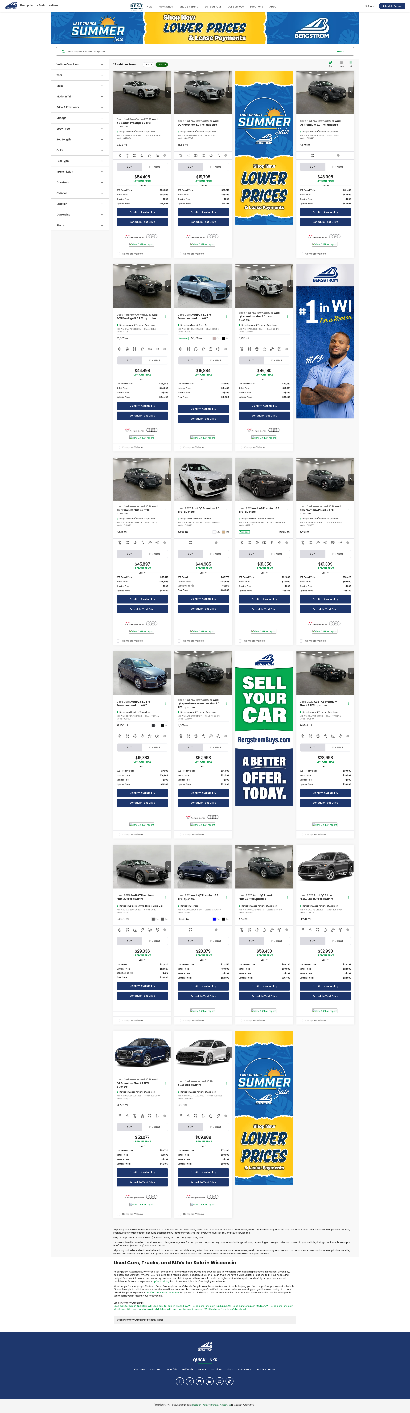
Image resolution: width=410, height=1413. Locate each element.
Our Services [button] (236, 6)
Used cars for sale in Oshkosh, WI (227, 1309)
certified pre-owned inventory (163, 1292)
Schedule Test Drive (142, 222)
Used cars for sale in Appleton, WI (132, 1306)
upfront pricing (161, 1281)
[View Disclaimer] (165, 155)
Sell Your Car (213, 6)
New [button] (149, 6)
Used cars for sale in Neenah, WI (189, 1309)
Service (202, 1369)
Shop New (139, 1369)
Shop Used (155, 1369)
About (230, 1369)
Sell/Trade (187, 1369)
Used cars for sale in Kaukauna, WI (212, 1306)
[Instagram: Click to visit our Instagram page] (219, 1381)
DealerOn (196, 1405)
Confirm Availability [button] (142, 212)
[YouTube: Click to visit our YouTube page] (199, 1381)
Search (340, 51)
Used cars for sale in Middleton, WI (151, 1309)
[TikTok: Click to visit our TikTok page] (229, 1381)
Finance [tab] (155, 166)
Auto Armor (244, 1369)
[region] (142, 197)
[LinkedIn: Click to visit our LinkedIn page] (209, 1381)
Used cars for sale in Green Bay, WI (172, 1306)
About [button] (273, 6)
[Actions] (165, 123)
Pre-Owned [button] (166, 6)
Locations (256, 6)
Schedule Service (392, 6)
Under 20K (171, 1369)
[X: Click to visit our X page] (189, 1381)
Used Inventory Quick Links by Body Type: (140, 1319)
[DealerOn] (161, 1404)
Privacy (206, 1405)
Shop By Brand (189, 6)
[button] (168, 92)
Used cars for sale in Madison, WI (251, 1306)
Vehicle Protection (266, 1369)
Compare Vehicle (132, 253)
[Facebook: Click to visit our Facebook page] (179, 1381)
